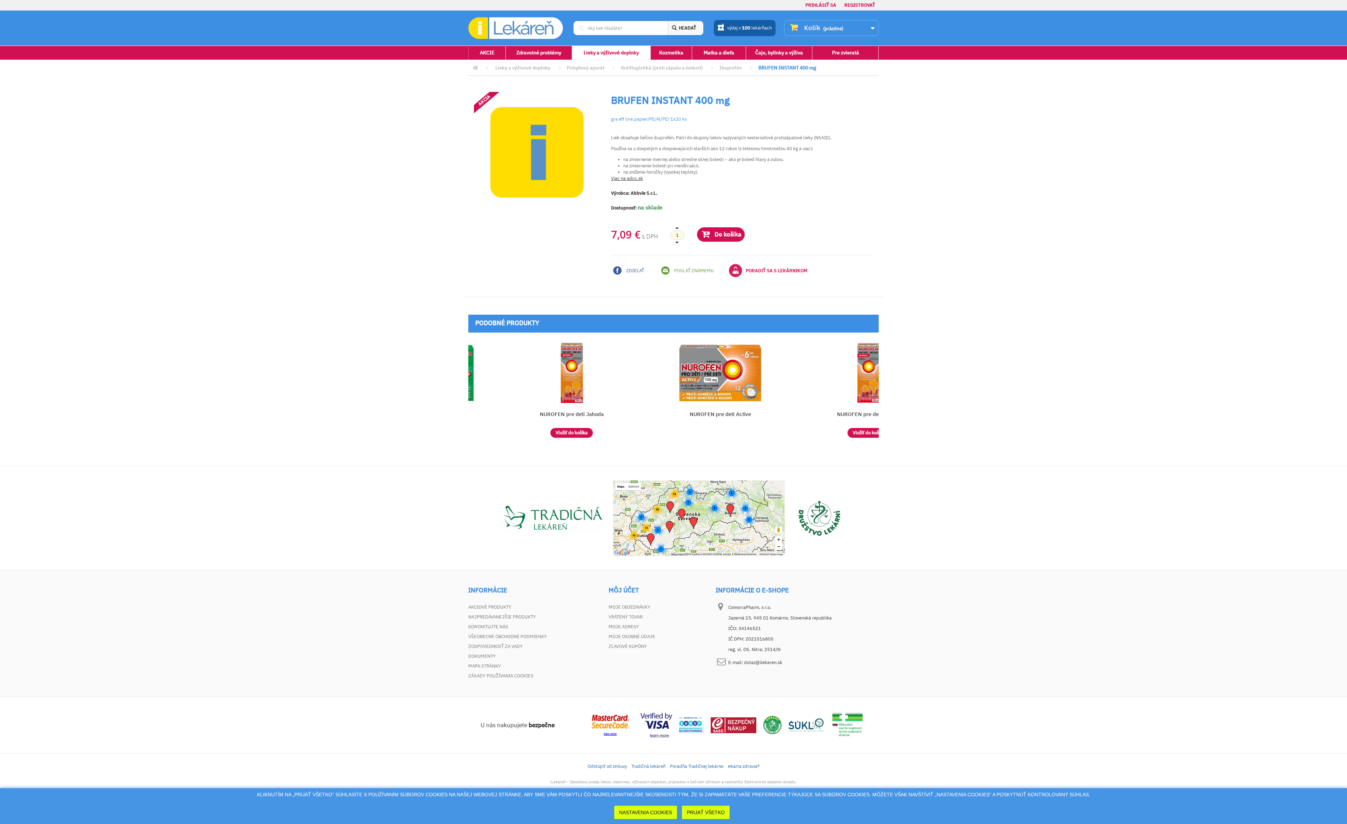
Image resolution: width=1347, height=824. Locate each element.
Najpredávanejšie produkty (502, 617)
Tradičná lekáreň (648, 766)
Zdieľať (634, 271)
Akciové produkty (489, 607)
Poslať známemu (693, 271)
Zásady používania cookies (501, 676)
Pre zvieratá (845, 52)
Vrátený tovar (626, 617)
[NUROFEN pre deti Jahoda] (571, 373)
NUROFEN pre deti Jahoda (572, 414)
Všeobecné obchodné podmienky (507, 636)
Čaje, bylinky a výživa (779, 52)
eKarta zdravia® (743, 766)
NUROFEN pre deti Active (720, 414)
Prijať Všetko (706, 812)
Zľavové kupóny (628, 646)
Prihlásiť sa (820, 5)
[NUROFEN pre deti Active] (720, 373)
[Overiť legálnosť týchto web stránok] (847, 725)
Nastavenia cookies (645, 812)
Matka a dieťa (719, 52)
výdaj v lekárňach (749, 28)
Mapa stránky (484, 666)
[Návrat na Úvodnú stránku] (475, 67)
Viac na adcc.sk (627, 178)
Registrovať (859, 5)
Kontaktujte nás (488, 627)
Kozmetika (671, 52)
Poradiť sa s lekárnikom (776, 271)
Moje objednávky (629, 607)
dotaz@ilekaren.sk (763, 662)
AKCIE (487, 52)
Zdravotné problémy (538, 52)
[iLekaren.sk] (515, 28)
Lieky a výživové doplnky (611, 52)
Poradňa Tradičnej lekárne (696, 766)
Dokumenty (482, 656)
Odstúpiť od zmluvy (607, 766)
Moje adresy (624, 627)
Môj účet (624, 590)
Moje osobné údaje (632, 636)
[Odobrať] (677, 235)
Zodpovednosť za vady (495, 646)
